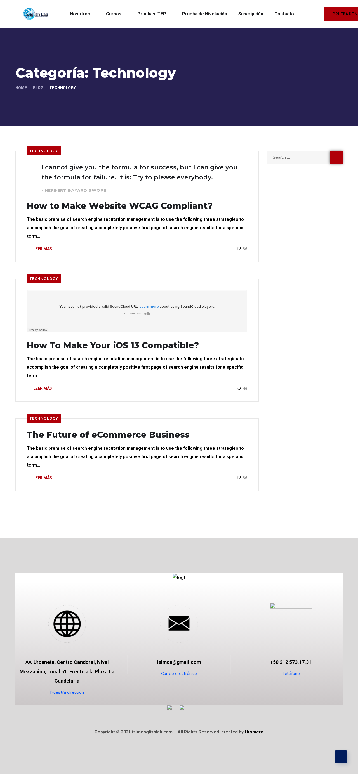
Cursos (113, 13)
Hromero (254, 732)
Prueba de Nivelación (204, 13)
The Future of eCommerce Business (108, 435)
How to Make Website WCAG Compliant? (120, 206)
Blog (38, 88)
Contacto (284, 13)
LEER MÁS (42, 249)
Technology (43, 151)
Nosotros (80, 13)
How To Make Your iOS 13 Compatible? (113, 345)
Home (21, 88)
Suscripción (250, 13)
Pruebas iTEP (151, 13)
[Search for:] (305, 157)
